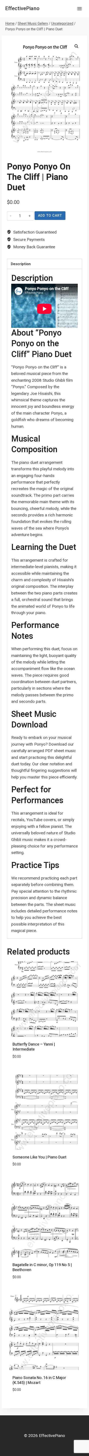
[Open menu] (79, 8)
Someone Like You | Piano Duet (39, 1157)
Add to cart (50, 215)
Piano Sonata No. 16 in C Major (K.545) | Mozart (39, 1380)
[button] (76, 46)
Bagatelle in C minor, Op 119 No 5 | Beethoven (42, 1267)
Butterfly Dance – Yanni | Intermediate (34, 1046)
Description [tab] (21, 264)
